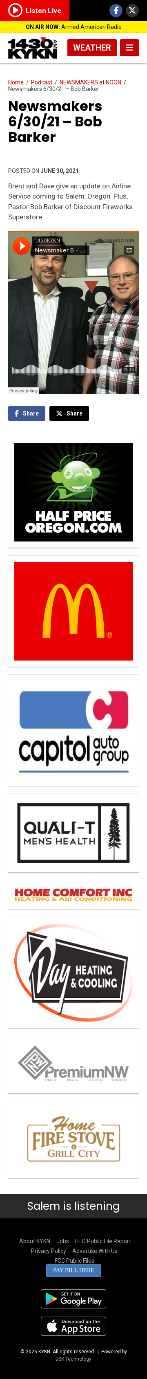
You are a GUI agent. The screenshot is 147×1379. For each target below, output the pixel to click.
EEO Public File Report (103, 1241)
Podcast (41, 82)
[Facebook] (115, 10)
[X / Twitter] (132, 10)
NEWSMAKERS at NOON (90, 82)
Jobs (62, 1241)
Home (16, 82)
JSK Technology (73, 1359)
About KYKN (34, 1241)
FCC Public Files (74, 1260)
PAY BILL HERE (73, 1270)
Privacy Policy (48, 1251)
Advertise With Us (95, 1251)
